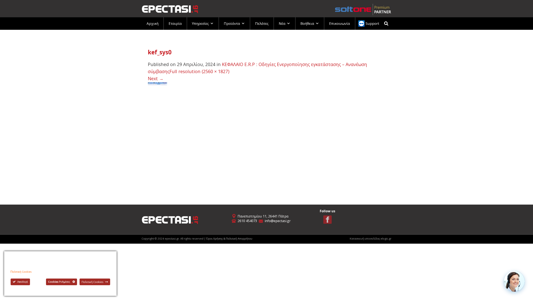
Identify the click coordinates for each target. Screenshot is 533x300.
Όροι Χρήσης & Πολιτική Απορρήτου (229, 238)
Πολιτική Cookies (21, 272)
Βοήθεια (307, 23)
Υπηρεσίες (200, 23)
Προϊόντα (232, 23)
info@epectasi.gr (278, 221)
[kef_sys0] (223, 135)
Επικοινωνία (339, 23)
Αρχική (152, 23)
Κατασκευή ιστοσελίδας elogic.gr (370, 238)
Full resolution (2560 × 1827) (199, 71)
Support (372, 23)
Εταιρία (175, 23)
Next (155, 78)
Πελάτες (262, 23)
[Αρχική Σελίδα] (170, 8)
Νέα (282, 23)
